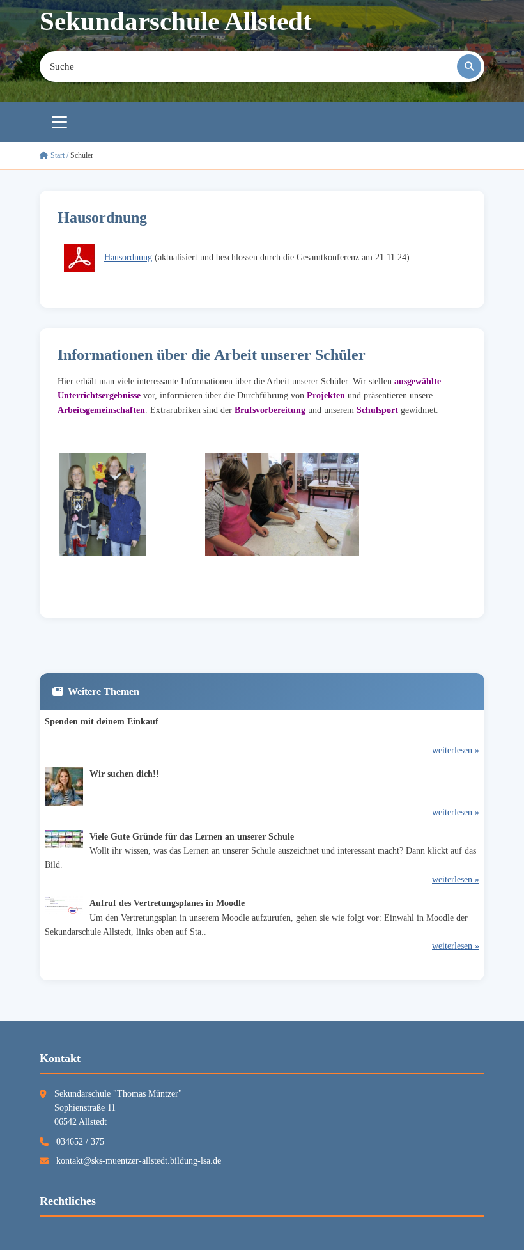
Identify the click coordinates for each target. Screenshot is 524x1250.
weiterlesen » (455, 750)
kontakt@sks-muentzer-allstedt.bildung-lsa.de (138, 1161)
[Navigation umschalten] (59, 122)
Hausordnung (128, 257)
